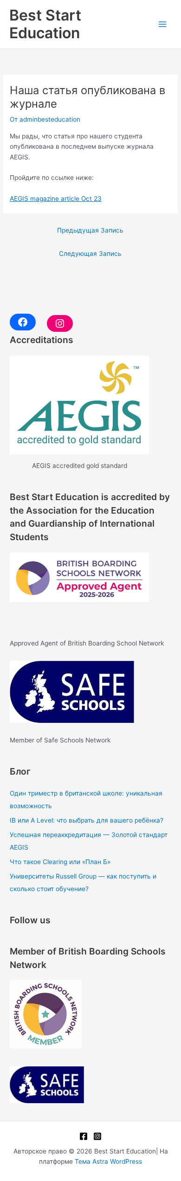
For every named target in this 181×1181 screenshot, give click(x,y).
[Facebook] (83, 1136)
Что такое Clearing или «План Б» (60, 861)
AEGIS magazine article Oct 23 (56, 198)
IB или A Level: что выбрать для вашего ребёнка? (86, 820)
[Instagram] (97, 1136)
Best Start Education (45, 24)
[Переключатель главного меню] (162, 24)
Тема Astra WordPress (108, 1161)
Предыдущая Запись (90, 230)
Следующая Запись (90, 253)
